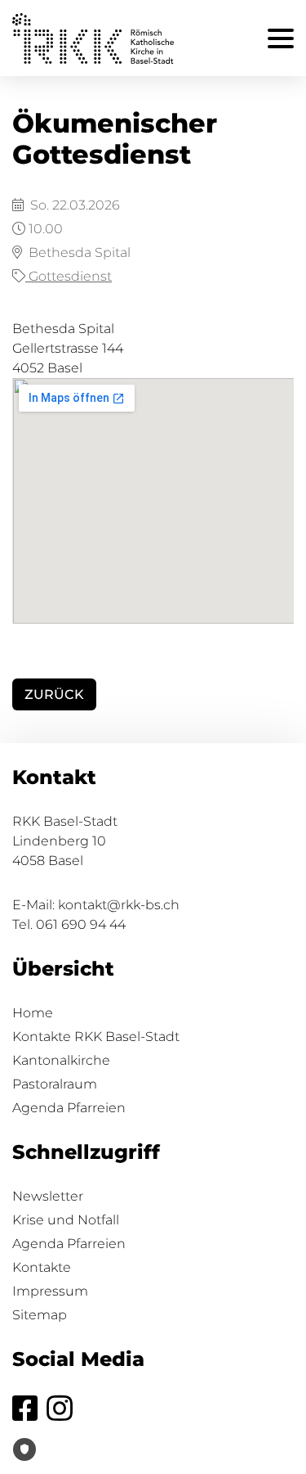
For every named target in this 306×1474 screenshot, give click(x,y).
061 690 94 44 (81, 924)
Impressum (50, 1291)
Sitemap (39, 1315)
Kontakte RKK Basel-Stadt (96, 1036)
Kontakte (41, 1267)
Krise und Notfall (65, 1220)
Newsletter (47, 1196)
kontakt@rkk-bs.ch (119, 905)
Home (32, 1013)
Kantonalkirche (61, 1060)
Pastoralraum (54, 1084)
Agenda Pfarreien (69, 1108)
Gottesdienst (68, 276)
